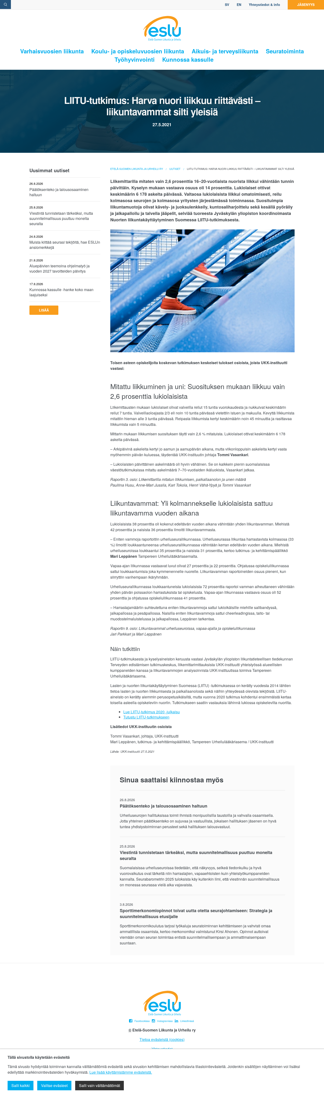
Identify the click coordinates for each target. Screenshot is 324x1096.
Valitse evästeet (54, 1085)
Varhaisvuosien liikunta (52, 51)
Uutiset (175, 169)
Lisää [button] (44, 310)
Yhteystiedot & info (264, 4)
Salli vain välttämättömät (99, 1085)
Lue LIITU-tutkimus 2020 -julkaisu (151, 712)
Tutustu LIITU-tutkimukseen (146, 717)
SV (227, 4)
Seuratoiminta (285, 51)
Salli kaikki (20, 1085)
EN (239, 4)
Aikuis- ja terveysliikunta (225, 51)
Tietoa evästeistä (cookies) (162, 1039)
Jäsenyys (306, 4)
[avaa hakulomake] (5, 4)
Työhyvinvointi (135, 59)
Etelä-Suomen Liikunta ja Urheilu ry (136, 169)
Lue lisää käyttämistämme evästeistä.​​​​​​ (120, 1072)
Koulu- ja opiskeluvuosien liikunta (137, 51)
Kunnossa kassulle (187, 59)
